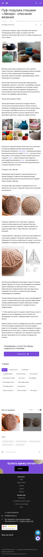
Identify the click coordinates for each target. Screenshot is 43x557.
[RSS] (36, 25)
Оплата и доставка (21, 504)
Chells (21, 489)
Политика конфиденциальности (14, 554)
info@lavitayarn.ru (11, 516)
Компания (21, 498)
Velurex (21, 492)
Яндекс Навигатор (26, 521)
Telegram (11, 540)
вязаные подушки (8, 444)
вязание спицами (8, 441)
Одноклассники (25, 540)
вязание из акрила (35, 441)
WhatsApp (32, 540)
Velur (21, 479)
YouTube (18, 540)
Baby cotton (21, 482)
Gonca (21, 486)
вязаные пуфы (20, 444)
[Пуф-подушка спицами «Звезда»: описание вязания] (11, 422)
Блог (21, 507)
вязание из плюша (21, 441)
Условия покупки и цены (21, 501)
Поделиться (21, 354)
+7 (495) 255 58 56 (11, 512)
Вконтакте (4, 540)
